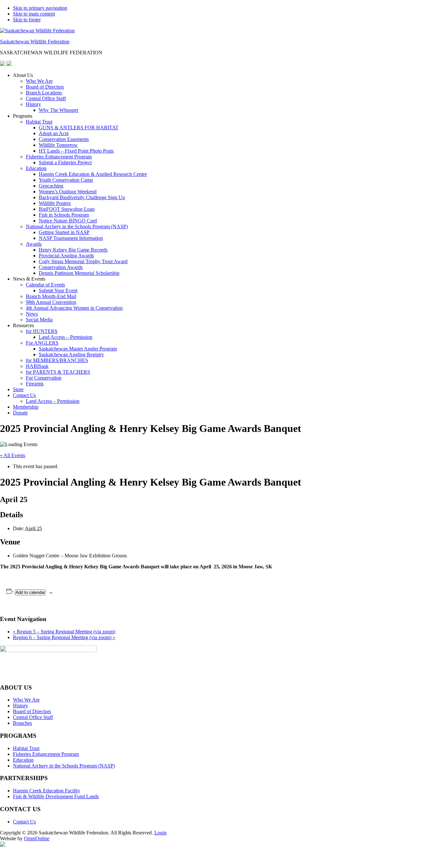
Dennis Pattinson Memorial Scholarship (79, 273)
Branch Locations (44, 92)
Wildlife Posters (55, 203)
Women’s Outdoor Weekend (68, 191)
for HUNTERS (41, 331)
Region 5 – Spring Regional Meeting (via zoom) (64, 631)
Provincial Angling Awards (66, 255)
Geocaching (51, 185)
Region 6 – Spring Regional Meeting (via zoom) (64, 637)
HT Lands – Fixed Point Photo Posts (76, 151)
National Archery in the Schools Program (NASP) (77, 226)
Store (18, 389)
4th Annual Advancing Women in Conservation (74, 308)
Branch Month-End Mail (51, 296)
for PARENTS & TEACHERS (58, 372)
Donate (20, 412)
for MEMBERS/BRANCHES (57, 360)
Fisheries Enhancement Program (59, 156)
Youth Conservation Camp (66, 180)
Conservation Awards (61, 267)
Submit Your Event (58, 290)
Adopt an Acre (54, 133)
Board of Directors (45, 87)
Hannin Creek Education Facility (46, 790)
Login (160, 832)
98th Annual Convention (51, 302)
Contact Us (24, 395)
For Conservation (43, 378)
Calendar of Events (45, 284)
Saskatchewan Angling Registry (71, 354)
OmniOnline (36, 838)
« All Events (12, 455)
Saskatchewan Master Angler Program (78, 348)
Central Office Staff (46, 98)
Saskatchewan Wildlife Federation (34, 41)
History (33, 104)
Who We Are (39, 81)
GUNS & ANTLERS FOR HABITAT (78, 127)
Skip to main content (34, 13)
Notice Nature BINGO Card (68, 220)
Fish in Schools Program (64, 215)
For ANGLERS (42, 343)
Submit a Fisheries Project (65, 162)
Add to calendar (30, 592)
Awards (34, 244)
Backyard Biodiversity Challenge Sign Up (82, 197)
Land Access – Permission (65, 337)
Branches (22, 723)
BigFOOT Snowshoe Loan (67, 209)
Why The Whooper (58, 110)
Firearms (35, 383)
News (32, 314)
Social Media (39, 319)
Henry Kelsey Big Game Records (73, 249)
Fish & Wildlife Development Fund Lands (56, 796)
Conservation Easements (64, 139)
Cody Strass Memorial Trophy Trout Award (83, 261)
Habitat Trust (39, 121)
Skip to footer (27, 19)
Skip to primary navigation (40, 8)
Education (36, 168)
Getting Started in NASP (64, 232)
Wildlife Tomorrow (58, 145)
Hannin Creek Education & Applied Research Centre (93, 174)
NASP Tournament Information (71, 238)
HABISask (37, 366)
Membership (25, 407)
